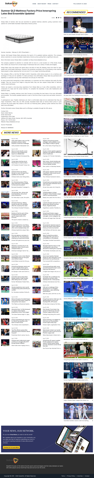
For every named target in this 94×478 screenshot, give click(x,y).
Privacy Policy (71, 476)
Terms (63, 476)
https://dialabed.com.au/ (13, 121)
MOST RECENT (42, 3)
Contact (87, 476)
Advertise (80, 476)
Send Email (8, 114)
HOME (34, 3)
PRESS (49, 3)
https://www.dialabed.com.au (38, 60)
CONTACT (55, 3)
